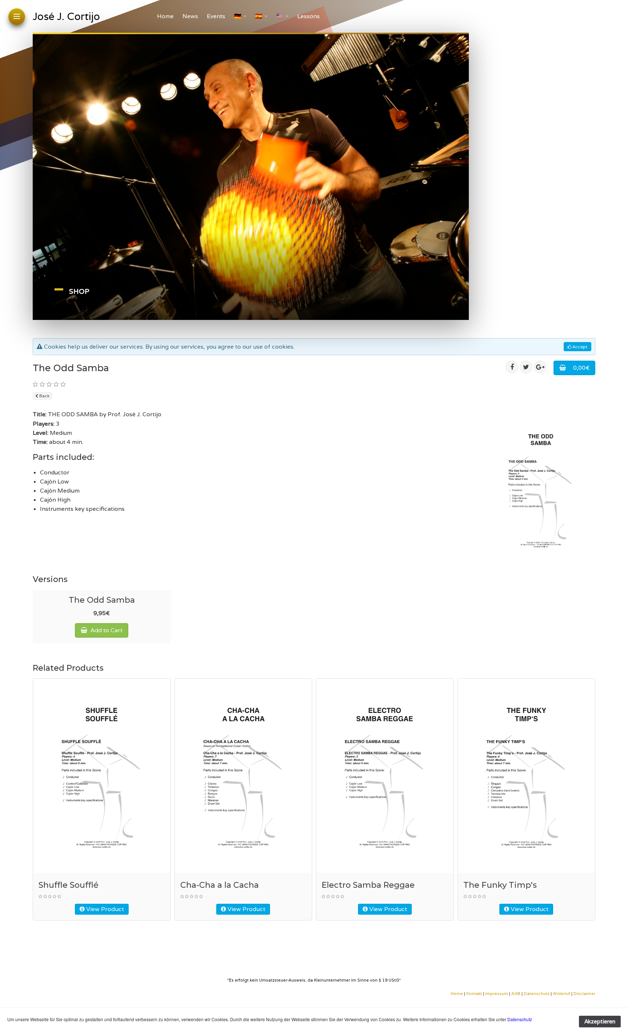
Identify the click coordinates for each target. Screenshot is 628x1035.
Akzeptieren (599, 1021)
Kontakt (474, 993)
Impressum (496, 993)
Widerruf (561, 993)
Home (165, 16)
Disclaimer (584, 993)
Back (43, 395)
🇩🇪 (237, 16)
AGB (515, 993)
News (190, 16)
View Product (104, 909)
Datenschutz (537, 993)
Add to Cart (105, 630)
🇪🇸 (258, 16)
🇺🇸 (279, 16)
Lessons (308, 16)
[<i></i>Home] (463, 993)
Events (216, 16)
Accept (579, 346)
